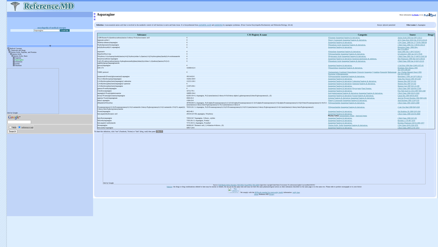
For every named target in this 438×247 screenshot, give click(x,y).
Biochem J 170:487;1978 (406, 120)
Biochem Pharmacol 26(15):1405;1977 (411, 123)
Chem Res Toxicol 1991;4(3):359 (409, 79)
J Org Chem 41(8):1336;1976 (408, 125)
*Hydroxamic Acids (335, 56)
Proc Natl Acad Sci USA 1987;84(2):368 (412, 91)
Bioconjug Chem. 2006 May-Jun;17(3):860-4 (408, 48)
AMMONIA (218, 25)
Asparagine (368, 72)
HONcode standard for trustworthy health (269, 192)
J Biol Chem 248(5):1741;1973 (408, 128)
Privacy (271, 194)
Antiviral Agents (361, 116)
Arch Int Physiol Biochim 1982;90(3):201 (412, 98)
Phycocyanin (356, 88)
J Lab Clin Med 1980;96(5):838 (409, 107)
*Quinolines (332, 51)
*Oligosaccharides (334, 54)
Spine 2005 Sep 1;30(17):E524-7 (409, 51)
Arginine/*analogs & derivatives (339, 98)
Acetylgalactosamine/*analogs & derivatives (343, 93)
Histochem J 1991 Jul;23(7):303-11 (410, 76)
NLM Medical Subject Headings (227, 185)
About (256, 194)
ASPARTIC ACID (205, 25)
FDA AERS (256, 185)
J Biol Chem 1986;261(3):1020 (408, 93)
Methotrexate (392, 72)
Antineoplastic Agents (346, 116)
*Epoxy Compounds (335, 40)
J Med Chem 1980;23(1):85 (407, 118)
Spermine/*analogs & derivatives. (364, 84)
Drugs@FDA (248, 185)
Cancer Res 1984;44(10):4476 (408, 96)
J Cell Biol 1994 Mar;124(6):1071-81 (411, 65)
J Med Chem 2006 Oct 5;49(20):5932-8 (411, 45)
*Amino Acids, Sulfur (335, 125)
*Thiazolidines (333, 68)
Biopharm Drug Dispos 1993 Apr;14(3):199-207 (408, 69)
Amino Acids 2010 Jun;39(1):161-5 (410, 38)
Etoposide (383, 72)
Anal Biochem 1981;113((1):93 (408, 100)
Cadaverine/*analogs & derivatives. (364, 81)
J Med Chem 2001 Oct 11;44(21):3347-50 (412, 56)
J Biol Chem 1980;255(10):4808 (409, 114)
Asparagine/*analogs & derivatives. (348, 38)
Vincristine (331, 74)
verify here (296, 192)
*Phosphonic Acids (334, 45)
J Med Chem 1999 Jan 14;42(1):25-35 (411, 61)
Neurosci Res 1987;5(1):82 (407, 81)
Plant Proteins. (367, 88)
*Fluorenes (332, 38)
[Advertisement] (205, 158)
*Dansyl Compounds (335, 100)
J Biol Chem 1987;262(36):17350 (409, 88)
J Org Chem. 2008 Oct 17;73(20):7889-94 (412, 42)
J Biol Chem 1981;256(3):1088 (408, 103)
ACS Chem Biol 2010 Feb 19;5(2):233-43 (412, 40)
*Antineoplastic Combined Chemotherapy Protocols (346, 72)
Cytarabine (376, 72)
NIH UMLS (240, 185)
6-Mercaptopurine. (342, 74)
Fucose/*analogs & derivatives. (363, 96)
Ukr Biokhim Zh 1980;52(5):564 (409, 111)
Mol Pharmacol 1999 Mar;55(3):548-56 (411, 59)
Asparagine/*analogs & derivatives (340, 59)
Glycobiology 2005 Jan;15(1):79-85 (410, 54)
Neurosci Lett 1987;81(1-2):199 (408, 86)
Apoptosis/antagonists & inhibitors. (364, 59)
